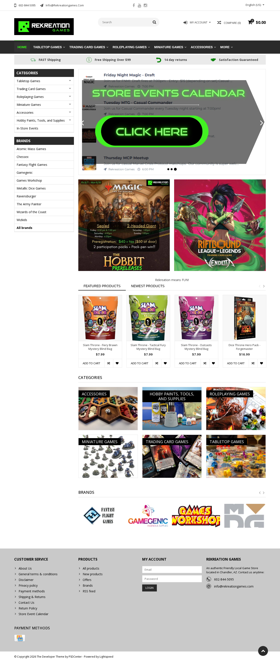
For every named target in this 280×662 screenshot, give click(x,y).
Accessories (202, 47)
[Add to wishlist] (117, 363)
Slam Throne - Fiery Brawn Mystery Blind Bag (100, 347)
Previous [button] (259, 286)
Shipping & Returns (32, 597)
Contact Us (26, 602)
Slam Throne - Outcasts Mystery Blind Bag (196, 347)
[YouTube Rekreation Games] (139, 6)
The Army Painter (29, 204)
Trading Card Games (87, 47)
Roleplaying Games (130, 47)
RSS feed (89, 591)
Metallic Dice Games (31, 188)
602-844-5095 (224, 579)
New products (93, 574)
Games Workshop (29, 180)
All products (91, 568)
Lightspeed (106, 656)
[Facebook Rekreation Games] (133, 6)
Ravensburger (26, 196)
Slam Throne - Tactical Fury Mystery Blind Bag (148, 347)
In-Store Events (27, 128)
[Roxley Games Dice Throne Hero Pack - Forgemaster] (244, 318)
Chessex (22, 157)
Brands (88, 585)
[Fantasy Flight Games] (100, 516)
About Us (25, 568)
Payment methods (32, 591)
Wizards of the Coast (31, 212)
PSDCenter (75, 656)
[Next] (261, 123)
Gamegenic (25, 172)
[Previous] (82, 123)
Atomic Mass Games (31, 149)
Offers (87, 580)
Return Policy (28, 608)
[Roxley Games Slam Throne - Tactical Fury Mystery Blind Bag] (148, 318)
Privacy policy (28, 585)
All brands (24, 228)
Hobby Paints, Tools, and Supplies (41, 120)
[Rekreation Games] (44, 26)
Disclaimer (26, 580)
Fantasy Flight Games (32, 165)
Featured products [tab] (102, 286)
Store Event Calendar (33, 614)
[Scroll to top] (263, 651)
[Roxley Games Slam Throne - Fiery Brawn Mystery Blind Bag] (100, 318)
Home (22, 47)
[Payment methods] (19, 638)
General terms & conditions (38, 574)
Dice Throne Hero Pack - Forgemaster (244, 347)
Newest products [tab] (147, 286)
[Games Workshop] (196, 516)
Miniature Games (168, 47)
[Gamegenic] (148, 516)
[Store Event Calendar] (172, 122)
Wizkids (22, 220)
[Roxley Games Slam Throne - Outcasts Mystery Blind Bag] (196, 318)
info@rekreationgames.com (234, 586)
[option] (100, 333)
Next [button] (264, 286)
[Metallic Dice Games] (244, 516)
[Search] (154, 22)
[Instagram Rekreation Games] (145, 6)
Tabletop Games (47, 47)
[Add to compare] (108, 363)
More (224, 47)
